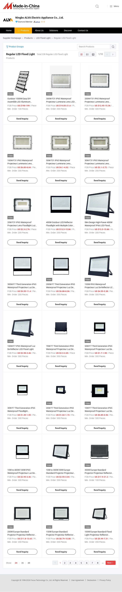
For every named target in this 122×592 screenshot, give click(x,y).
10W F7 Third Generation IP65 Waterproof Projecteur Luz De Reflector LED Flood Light (98, 411)
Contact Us (83, 30)
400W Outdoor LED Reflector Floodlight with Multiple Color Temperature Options (59, 225)
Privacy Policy (105, 580)
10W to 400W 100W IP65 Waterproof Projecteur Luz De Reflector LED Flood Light (21, 472)
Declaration (91, 580)
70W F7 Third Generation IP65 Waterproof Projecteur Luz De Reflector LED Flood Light (60, 349)
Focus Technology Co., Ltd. (42, 580)
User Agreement (77, 580)
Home (8, 30)
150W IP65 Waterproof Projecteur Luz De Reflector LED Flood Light (99, 287)
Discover (68, 30)
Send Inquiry (22, 118)
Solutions (53, 30)
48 (29, 562)
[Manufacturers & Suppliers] (21, 5)
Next (109, 562)
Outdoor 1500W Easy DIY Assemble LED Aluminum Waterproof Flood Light (19, 101)
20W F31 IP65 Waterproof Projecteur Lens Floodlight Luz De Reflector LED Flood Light (21, 225)
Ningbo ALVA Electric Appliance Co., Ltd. (39, 17)
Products (25, 30)
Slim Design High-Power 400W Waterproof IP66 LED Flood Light (98, 225)
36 (22, 562)
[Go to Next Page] (113, 54)
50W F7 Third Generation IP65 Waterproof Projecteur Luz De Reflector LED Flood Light (98, 349)
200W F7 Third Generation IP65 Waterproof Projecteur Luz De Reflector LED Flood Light (60, 287)
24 (16, 563)
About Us (39, 30)
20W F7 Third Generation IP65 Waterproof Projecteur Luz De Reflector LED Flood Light (60, 411)
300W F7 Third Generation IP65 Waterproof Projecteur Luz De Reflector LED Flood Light (21, 287)
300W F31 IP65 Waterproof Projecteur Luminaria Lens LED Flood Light (60, 101)
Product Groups (16, 46)
